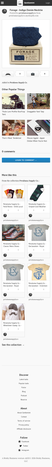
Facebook (25, 441)
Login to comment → (26, 160)
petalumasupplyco (10, 220)
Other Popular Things (13, 89)
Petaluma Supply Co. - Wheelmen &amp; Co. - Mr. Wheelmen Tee (12, 325)
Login (48, 3)
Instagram (25, 450)
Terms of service (23, 421)
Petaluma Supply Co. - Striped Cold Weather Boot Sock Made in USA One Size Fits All (38, 208)
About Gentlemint (23, 413)
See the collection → (13, 344)
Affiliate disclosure (24, 429)
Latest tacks (23, 379)
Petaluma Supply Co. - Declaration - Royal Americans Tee (37, 246)
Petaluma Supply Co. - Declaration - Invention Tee (38, 285)
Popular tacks (24, 383)
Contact (24, 417)
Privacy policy (24, 425)
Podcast (24, 395)
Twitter (25, 446)
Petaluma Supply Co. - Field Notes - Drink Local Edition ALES (13, 206)
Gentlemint (26, 4)
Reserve (24, 399)
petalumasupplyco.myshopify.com (23, 15)
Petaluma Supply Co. (18, 82)
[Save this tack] (33, 74)
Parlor (23, 387)
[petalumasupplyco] (4, 13)
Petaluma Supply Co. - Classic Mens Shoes (12, 244)
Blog (24, 391)
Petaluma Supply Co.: (29, 180)
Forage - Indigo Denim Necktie (26, 10)
